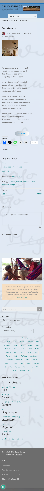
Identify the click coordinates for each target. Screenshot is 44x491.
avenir (16, 338)
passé (8, 356)
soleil (28, 363)
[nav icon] (41, 8)
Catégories (6, 327)
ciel (15, 341)
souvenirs (8, 367)
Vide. (4, 163)
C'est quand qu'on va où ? (12, 439)
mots (22, 352)
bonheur (34, 338)
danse (13, 181)
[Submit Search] (34, 16)
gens (22, 345)
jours (34, 181)
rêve (27, 359)
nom (29, 352)
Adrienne (5, 394)
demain (19, 181)
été (29, 370)
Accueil (5, 20)
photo (16, 356)
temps (12, 184)
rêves (35, 359)
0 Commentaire (8, 37)
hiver (37, 345)
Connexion (6, 466)
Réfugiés (19, 359)
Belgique (25, 338)
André (8, 33)
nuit (35, 352)
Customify (18, 454)
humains (7, 349)
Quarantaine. (7, 171)
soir (22, 363)
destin (30, 341)
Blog (14, 176)
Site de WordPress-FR (10, 479)
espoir (15, 345)
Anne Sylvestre (22, 297)
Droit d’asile (6, 431)
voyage (22, 370)
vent (24, 367)
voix (14, 370)
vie (17, 184)
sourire (36, 363)
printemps (33, 356)
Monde (8, 352)
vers (31, 367)
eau (37, 341)
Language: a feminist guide (12, 402)
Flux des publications (10, 470)
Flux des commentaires (11, 474)
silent (7, 363)
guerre (30, 345)
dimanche (27, 181)
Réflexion (5, 184)
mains (30, 349)
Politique (24, 356)
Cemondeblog (12, 6)
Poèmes (14, 20)
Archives (5, 316)
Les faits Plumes (8, 387)
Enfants (7, 345)
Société (14, 363)
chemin (7, 341)
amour (8, 338)
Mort (16, 352)
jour (15, 349)
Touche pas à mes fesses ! (12, 167)
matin (37, 349)
